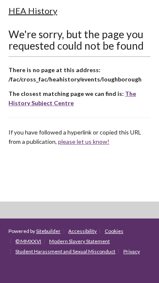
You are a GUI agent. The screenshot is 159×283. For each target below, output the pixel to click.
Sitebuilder (48, 231)
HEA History (32, 11)
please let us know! (83, 141)
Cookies (114, 231)
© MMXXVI (28, 241)
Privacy (131, 251)
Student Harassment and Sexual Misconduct (65, 251)
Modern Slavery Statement (79, 241)
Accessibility (82, 231)
